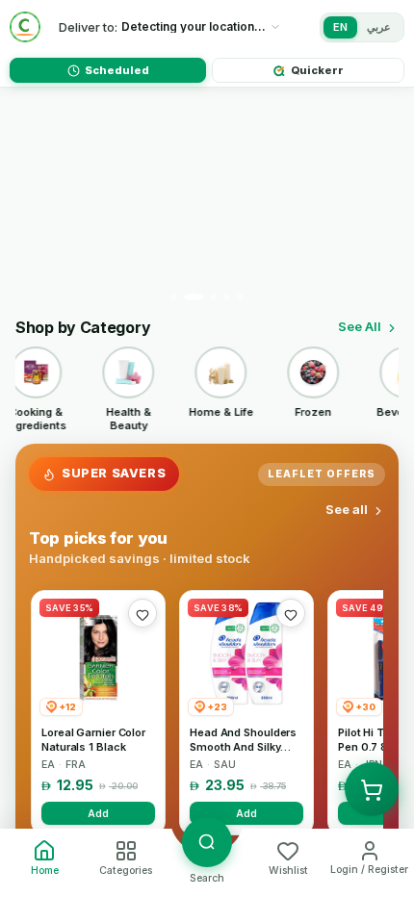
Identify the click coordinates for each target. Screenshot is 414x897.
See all (346, 509)
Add (98, 813)
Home (45, 870)
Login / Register (369, 869)
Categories (125, 870)
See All (359, 326)
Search (207, 878)
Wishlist (288, 870)
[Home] (25, 27)
